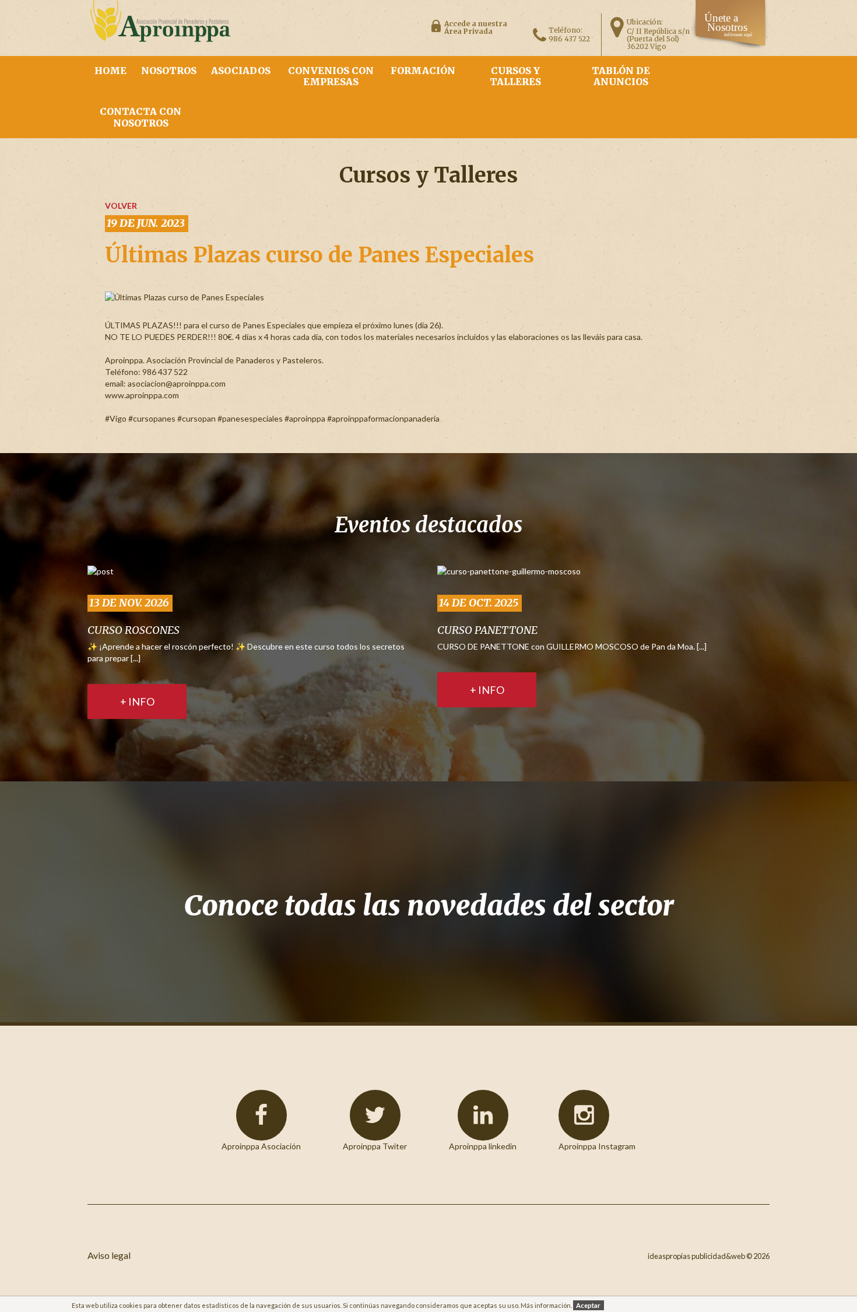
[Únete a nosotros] (730, 46)
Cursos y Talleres (515, 76)
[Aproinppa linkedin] (483, 1115)
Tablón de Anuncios (621, 76)
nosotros (168, 70)
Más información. (546, 1305)
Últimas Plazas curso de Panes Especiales (319, 255)
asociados (241, 70)
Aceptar (588, 1305)
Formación (423, 70)
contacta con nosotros (140, 117)
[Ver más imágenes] (100, 571)
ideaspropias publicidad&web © (700, 1256)
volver (121, 206)
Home (110, 70)
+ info (137, 701)
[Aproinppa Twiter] (375, 1115)
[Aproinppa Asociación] (261, 1115)
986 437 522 (569, 38)
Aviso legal (109, 1255)
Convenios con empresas (331, 76)
